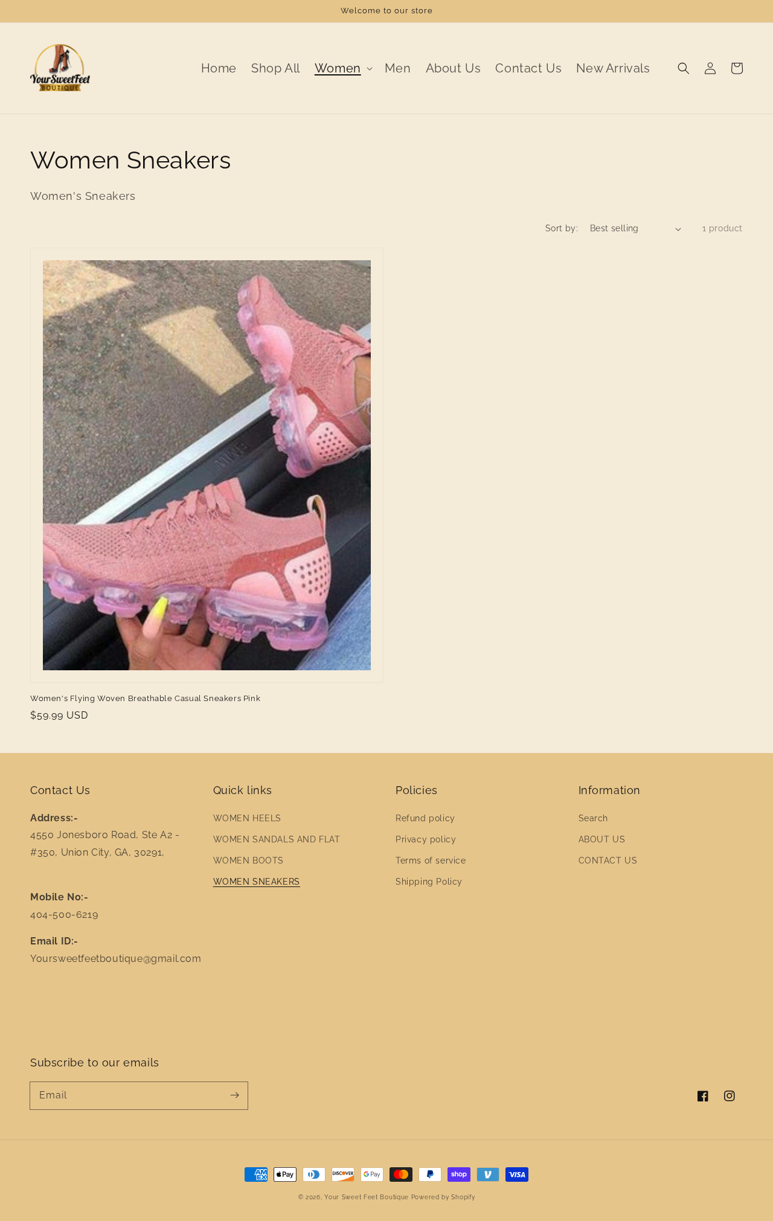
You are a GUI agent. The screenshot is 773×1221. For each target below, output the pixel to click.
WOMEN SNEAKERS (256, 881)
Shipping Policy (429, 881)
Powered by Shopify (443, 1197)
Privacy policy (426, 839)
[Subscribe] (234, 1095)
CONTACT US (608, 860)
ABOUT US (602, 839)
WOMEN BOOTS (248, 860)
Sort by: (561, 228)
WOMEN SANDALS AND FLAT (277, 839)
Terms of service (431, 860)
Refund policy (425, 818)
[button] (683, 68)
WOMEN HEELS (247, 818)
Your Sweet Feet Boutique (366, 1197)
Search (594, 818)
